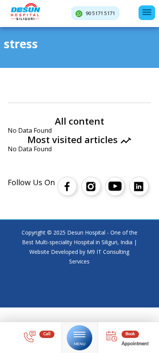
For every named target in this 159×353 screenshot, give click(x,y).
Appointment (135, 343)
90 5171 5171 (100, 13)
